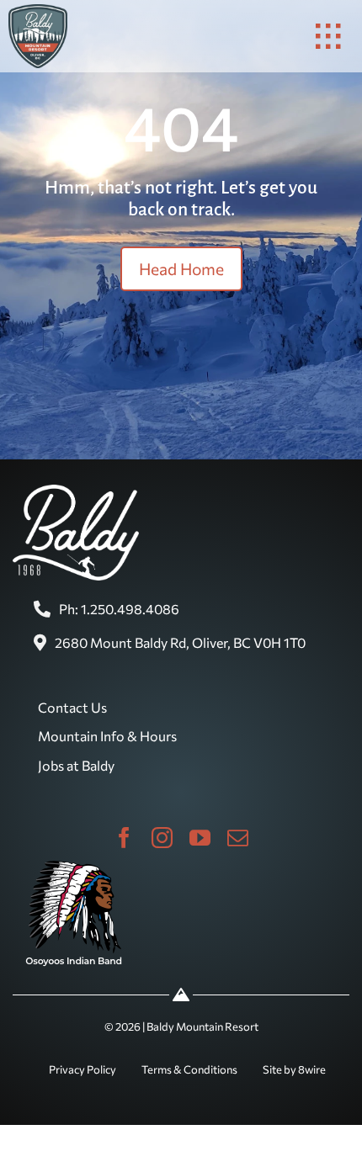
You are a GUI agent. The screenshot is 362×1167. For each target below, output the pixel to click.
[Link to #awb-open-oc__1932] (328, 36)
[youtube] (199, 837)
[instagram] (162, 837)
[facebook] (124, 837)
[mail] (237, 837)
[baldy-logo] (37, 11)
